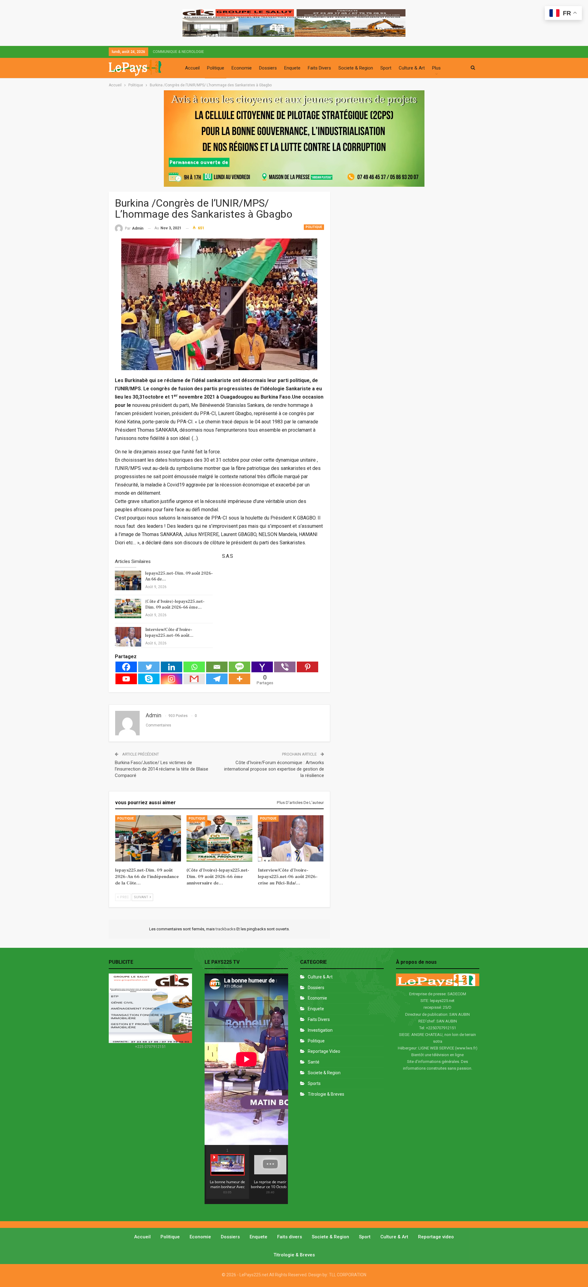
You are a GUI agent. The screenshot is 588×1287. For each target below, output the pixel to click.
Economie (242, 68)
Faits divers (319, 1019)
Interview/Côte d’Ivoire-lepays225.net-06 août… (169, 632)
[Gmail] (194, 679)
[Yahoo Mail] (262, 667)
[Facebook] (126, 667)
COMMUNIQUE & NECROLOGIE (178, 52)
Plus (436, 68)
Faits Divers (319, 68)
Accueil (192, 68)
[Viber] (285, 667)
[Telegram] (217, 679)
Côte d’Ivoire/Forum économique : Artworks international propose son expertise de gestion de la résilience (274, 769)
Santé (313, 1062)
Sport (385, 68)
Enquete (292, 68)
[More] (239, 679)
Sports (314, 1083)
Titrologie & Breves (326, 1094)
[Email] (217, 667)
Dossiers (268, 68)
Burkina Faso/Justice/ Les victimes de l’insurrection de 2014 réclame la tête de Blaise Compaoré (161, 769)
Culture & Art (412, 68)
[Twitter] (149, 667)
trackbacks (226, 929)
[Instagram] (171, 679)
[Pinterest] (307, 667)
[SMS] (239, 667)
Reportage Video (324, 1051)
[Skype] (149, 679)
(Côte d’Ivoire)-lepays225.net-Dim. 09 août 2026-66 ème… (175, 604)
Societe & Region (355, 68)
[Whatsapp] (194, 667)
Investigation (320, 1030)
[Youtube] (126, 679)
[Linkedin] (171, 667)
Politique (215, 68)
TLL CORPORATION (347, 1274)
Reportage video (436, 1237)
